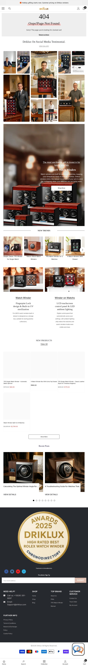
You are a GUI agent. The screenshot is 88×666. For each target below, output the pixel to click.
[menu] (3, 8)
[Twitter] (24, 571)
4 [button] (42, 500)
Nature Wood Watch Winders (34, 257)
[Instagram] (12, 571)
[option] (13, 248)
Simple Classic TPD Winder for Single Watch (12, 257)
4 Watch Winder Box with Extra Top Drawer (44, 381)
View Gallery (44, 46)
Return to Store (44, 35)
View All (44, 344)
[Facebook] (6, 571)
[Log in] (78, 8)
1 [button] (33, 500)
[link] (23, 662)
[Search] (9, 8)
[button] (82, 250)
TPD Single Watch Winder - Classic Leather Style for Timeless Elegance (71, 382)
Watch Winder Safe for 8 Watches (14, 423)
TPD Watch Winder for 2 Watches (54, 257)
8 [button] (54, 500)
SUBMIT (80, 580)
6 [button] (48, 500)
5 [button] (45, 500)
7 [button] (51, 500)
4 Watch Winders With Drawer (75, 257)
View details (9, 494)
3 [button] (39, 500)
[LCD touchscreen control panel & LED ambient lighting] (65, 279)
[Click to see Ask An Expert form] (78, 649)
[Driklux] (12, 246)
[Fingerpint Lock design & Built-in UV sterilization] (23, 279)
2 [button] (36, 500)
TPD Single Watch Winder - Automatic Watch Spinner (15, 382)
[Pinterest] (18, 571)
